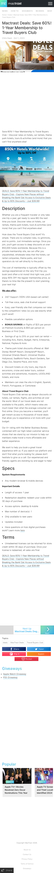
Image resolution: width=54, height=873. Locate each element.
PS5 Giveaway (10, 677)
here (22, 530)
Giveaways (27, 868)
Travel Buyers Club (35, 642)
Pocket (29, 659)
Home (4, 15)
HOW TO (14, 11)
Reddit (41, 654)
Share (16, 649)
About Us (27, 850)
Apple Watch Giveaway (14, 674)
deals (5, 642)
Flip (15, 653)
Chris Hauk (7, 38)
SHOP (49, 11)
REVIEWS (40, 11)
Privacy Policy (27, 859)
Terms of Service (27, 864)
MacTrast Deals (17, 642)
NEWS (5, 11)
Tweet (41, 649)
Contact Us (27, 854)
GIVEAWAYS (27, 11)
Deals (10, 15)
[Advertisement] (27, 101)
